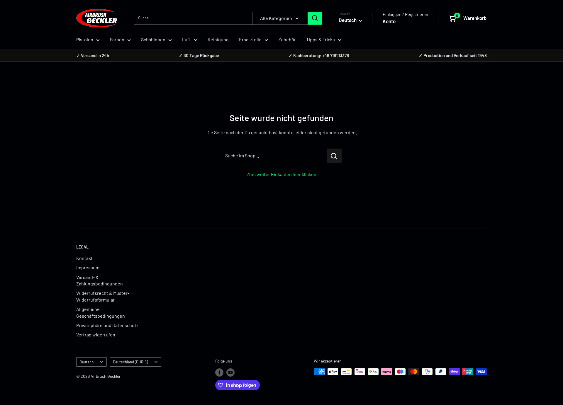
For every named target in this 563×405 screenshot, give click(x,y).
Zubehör (287, 39)
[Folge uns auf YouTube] (230, 372)
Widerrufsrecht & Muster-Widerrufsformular (102, 296)
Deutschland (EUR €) (130, 361)
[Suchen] (315, 18)
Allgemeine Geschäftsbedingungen (100, 312)
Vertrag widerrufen (95, 334)
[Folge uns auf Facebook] (219, 372)
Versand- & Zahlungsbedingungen (99, 280)
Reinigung (218, 39)
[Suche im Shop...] (334, 156)
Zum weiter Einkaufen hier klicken (281, 174)
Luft (186, 39)
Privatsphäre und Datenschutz (107, 325)
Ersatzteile (250, 39)
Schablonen (153, 39)
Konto (389, 21)
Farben (117, 39)
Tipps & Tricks (320, 39)
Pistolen (84, 39)
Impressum (87, 267)
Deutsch (86, 361)
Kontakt (84, 258)
